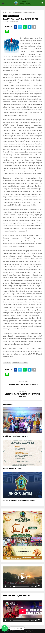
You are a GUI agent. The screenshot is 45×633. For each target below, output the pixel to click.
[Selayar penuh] (39, 586)
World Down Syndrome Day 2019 (15, 436)
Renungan (10, 15)
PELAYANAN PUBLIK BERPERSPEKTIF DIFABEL (19, 500)
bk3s (7, 22)
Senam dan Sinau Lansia (12, 468)
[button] (22, 577)
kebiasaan (7, 362)
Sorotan (16, 15)
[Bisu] (36, 586)
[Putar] (6, 586)
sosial (25, 362)
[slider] (21, 586)
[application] (22, 577)
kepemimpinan (17, 362)
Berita (5, 15)
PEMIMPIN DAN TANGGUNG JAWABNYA (23, 384)
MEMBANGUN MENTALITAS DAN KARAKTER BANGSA (22, 395)
